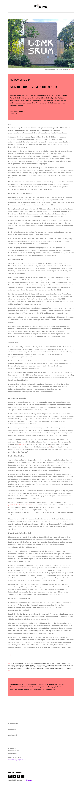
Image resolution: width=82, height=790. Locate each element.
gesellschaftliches (15, 505)
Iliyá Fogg (71, 69)
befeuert (43, 570)
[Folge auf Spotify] (18, 776)
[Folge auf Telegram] (14, 776)
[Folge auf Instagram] (10, 776)
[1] (50, 447)
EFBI (10, 670)
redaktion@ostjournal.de (17, 760)
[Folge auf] (22, 776)
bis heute (22, 444)
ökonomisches (31, 505)
